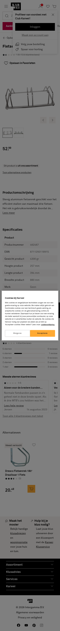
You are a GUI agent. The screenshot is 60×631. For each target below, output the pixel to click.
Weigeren (17, 333)
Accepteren (42, 333)
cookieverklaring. (48, 324)
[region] (29, 315)
